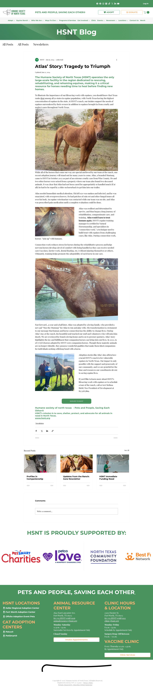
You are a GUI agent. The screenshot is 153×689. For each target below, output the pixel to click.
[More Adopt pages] (14, 20)
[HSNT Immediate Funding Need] (113, 463)
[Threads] (106, 3)
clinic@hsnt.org (112, 621)
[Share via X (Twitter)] (42, 431)
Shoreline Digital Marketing (82, 685)
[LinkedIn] (115, 3)
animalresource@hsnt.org (65, 621)
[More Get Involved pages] (89, 20)
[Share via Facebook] (36, 431)
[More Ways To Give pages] (57, 20)
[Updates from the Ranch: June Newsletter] (76, 463)
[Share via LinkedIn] (47, 431)
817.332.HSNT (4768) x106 (64, 618)
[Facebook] (97, 3)
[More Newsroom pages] (116, 20)
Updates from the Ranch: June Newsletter (76, 477)
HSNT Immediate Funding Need (108, 477)
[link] (147, 12)
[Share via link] (53, 431)
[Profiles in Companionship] (40, 463)
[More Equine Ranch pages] (29, 20)
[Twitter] (112, 3)
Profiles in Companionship (35, 477)
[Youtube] (118, 3)
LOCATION (120, 607)
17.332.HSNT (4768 (113, 618)
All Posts (7, 44)
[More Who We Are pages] (42, 20)
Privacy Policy (88, 683)
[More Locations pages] (127, 20)
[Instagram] (103, 3)
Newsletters (40, 44)
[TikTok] (109, 3)
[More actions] (116, 59)
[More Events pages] (104, 20)
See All (126, 450)
